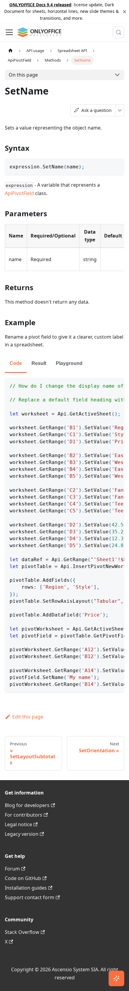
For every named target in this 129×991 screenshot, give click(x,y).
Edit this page (27, 716)
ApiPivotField (19, 193)
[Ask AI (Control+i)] (116, 978)
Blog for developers (27, 805)
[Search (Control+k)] (118, 32)
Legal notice (18, 824)
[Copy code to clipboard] (117, 166)
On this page (23, 74)
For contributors (23, 815)
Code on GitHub (23, 878)
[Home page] (10, 50)
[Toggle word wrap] (106, 385)
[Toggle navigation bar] (9, 32)
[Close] (124, 11)
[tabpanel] (64, 535)
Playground (69, 363)
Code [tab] (16, 363)
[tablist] (64, 364)
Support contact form (29, 897)
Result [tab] (39, 363)
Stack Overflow (22, 932)
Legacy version (21, 834)
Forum (12, 868)
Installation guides (26, 888)
